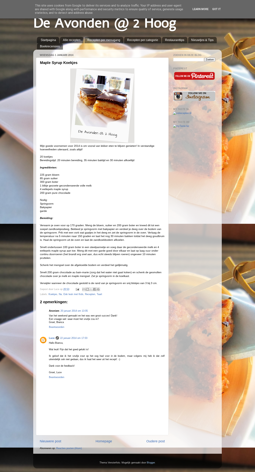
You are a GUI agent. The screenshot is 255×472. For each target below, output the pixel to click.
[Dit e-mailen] (84, 289)
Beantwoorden (56, 327)
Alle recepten (71, 40)
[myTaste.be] (181, 126)
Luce (52, 338)
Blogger (151, 462)
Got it (216, 9)
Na (60, 294)
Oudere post (155, 441)
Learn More (200, 9)
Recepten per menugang (103, 40)
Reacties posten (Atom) (69, 448)
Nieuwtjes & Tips (202, 40)
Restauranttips (174, 40)
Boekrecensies (50, 46)
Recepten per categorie (142, 40)
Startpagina (48, 40)
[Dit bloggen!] (87, 289)
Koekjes (53, 294)
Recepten (90, 294)
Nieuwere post (50, 441)
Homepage (104, 441)
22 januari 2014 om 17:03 (73, 338)
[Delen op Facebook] (95, 289)
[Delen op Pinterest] (98, 289)
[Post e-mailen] (77, 289)
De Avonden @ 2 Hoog (104, 22)
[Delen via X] (91, 289)
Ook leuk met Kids (73, 294)
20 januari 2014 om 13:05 (74, 311)
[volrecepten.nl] (182, 113)
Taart (99, 294)
